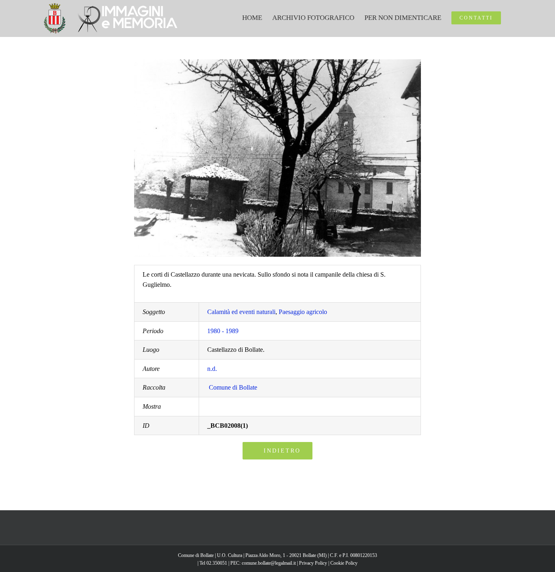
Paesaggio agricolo (303, 311)
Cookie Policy (344, 563)
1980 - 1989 (222, 330)
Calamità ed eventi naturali (241, 311)
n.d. (212, 368)
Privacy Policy (313, 563)
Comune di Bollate (233, 387)
